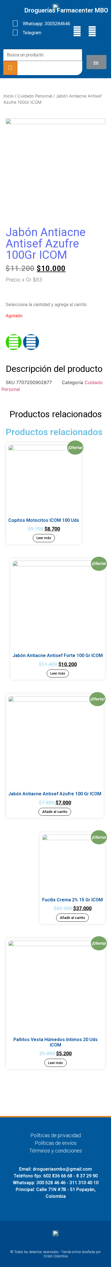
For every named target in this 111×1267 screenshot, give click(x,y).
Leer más (43, 538)
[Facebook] (77, 31)
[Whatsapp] (14, 342)
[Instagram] (92, 31)
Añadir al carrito (54, 812)
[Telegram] (31, 342)
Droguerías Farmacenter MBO (66, 10)
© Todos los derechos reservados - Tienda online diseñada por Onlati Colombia (55, 1254)
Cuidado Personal (34, 96)
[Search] (10, 68)
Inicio (8, 96)
